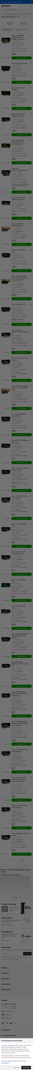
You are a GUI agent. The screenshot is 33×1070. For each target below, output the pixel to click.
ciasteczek (11, 1045)
